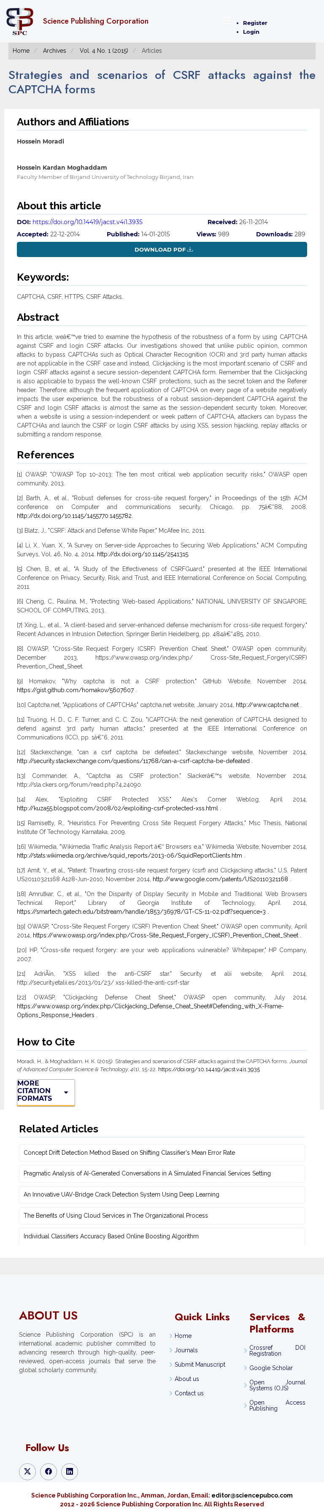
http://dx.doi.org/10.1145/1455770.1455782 (74, 515)
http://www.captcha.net (267, 704)
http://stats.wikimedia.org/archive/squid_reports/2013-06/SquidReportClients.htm (129, 855)
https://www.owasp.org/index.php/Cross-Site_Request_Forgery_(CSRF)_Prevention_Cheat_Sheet (165, 935)
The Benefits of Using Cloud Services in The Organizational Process (116, 1215)
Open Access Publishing (277, 1405)
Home (21, 50)
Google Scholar (271, 1368)
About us (187, 1379)
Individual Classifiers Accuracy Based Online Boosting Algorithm (111, 1236)
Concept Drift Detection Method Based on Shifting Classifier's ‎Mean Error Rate (129, 1152)
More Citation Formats (34, 1091)
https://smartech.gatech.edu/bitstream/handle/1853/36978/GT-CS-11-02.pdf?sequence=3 (141, 911)
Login (251, 31)
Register (255, 22)
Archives (54, 50)
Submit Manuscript (200, 1364)
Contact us (189, 1393)
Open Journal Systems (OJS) (277, 1385)
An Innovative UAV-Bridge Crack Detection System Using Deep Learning (121, 1194)
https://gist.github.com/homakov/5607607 (75, 690)
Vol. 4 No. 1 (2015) (104, 50)
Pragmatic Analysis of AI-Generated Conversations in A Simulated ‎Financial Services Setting (147, 1173)
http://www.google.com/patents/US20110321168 (220, 879)
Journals (186, 1350)
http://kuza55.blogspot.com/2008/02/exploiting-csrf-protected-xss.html (117, 808)
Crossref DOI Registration (277, 1351)
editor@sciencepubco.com (252, 1495)
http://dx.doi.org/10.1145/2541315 (142, 554)
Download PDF (160, 249)
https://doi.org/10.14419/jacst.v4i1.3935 (87, 222)
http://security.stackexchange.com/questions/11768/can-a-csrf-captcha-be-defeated (133, 761)
